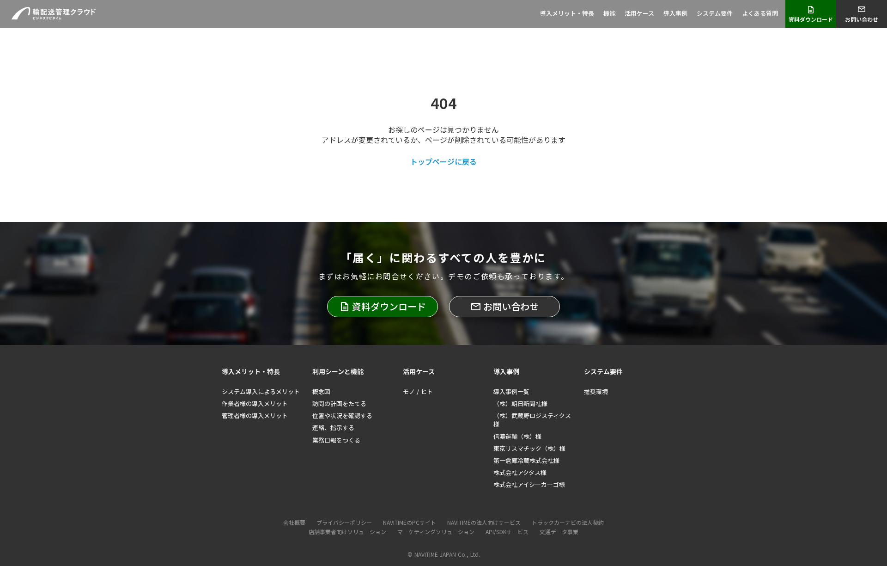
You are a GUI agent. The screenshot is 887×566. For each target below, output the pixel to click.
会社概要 (294, 522)
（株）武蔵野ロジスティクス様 (532, 420)
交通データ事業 (559, 531)
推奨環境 (596, 392)
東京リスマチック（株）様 (529, 448)
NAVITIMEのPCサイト (409, 522)
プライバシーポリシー (344, 522)
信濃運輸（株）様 (517, 436)
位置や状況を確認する (342, 416)
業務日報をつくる (336, 440)
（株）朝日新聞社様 (520, 404)
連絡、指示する (333, 428)
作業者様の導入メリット (255, 404)
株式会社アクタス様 (520, 472)
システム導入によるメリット (261, 392)
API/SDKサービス (507, 531)
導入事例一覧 (511, 392)
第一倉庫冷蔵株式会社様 (526, 460)
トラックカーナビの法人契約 (568, 522)
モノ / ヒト (418, 392)
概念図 (321, 392)
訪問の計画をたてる (339, 404)
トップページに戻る (443, 161)
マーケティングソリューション (435, 531)
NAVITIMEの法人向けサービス (484, 522)
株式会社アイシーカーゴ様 (529, 484)
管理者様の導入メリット (255, 416)
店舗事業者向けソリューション (347, 531)
